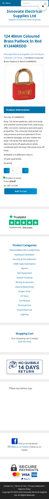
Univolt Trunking (24, 277)
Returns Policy (24, 489)
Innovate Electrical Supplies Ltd (24, 13)
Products (39, 54)
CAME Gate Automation (24, 263)
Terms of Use (20, 486)
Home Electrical (24, 309)
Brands (8, 57)
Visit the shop (24, 341)
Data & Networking (24, 286)
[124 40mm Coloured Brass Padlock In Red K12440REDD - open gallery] (24, 101)
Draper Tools (24, 291)
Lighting (24, 314)
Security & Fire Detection (24, 259)
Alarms (24, 268)
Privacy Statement (36, 486)
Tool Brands (24, 300)
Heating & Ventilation (24, 254)
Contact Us (8, 486)
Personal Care (24, 305)
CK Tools (18, 57)
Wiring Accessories (25, 282)
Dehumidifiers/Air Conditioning (24, 250)
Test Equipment (24, 273)
